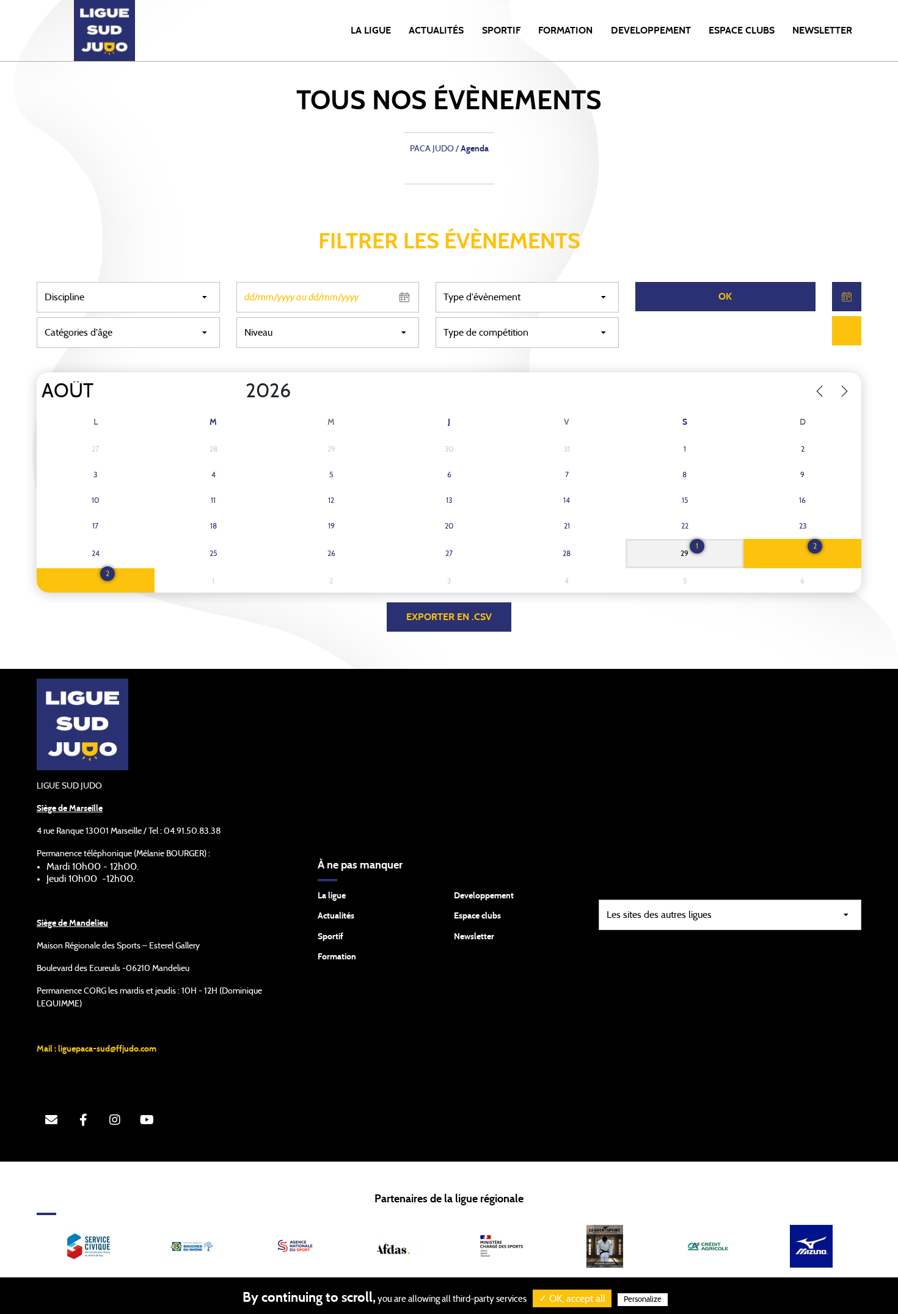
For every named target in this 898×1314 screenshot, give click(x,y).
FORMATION (565, 30)
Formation (337, 957)
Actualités (436, 30)
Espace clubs (477, 916)
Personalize (643, 1300)
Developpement (484, 896)
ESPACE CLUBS (742, 30)
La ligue (332, 896)
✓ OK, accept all (572, 1299)
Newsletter (474, 937)
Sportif (330, 937)
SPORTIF (501, 30)
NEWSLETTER (822, 30)
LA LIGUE (371, 30)
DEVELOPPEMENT (651, 30)
